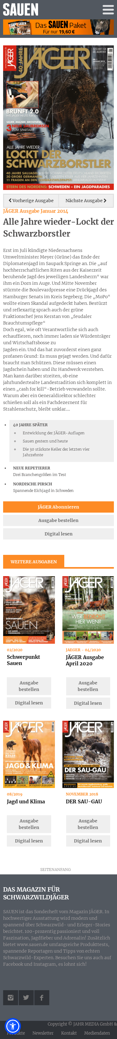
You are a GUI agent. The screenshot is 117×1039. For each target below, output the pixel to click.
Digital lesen (59, 534)
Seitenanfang (55, 869)
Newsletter (43, 1033)
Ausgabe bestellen (58, 520)
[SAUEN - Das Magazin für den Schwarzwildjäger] (44, 9)
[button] (12, 1026)
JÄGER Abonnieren (58, 507)
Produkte (16, 1033)
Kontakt (69, 1033)
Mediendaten (97, 1033)
